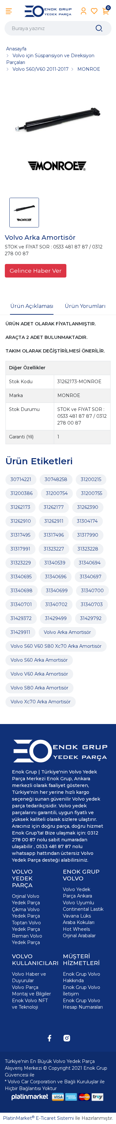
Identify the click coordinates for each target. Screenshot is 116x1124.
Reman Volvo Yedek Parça (27, 939)
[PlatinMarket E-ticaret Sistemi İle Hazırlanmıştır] (30, 1097)
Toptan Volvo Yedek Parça (26, 926)
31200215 (91, 479)
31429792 (91, 618)
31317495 (20, 535)
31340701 (21, 604)
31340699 (57, 591)
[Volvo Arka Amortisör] (58, 137)
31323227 (54, 549)
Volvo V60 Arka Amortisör (39, 674)
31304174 (87, 521)
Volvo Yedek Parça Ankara (77, 893)
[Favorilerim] (94, 11)
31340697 (91, 577)
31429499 (56, 618)
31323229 (21, 563)
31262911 (53, 521)
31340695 (21, 577)
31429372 (21, 618)
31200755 (91, 493)
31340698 (22, 591)
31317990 (87, 535)
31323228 (88, 549)
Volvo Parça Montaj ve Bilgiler (31, 990)
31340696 (55, 577)
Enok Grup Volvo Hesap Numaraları (83, 1004)
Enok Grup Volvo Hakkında (81, 977)
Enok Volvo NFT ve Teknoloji (30, 1004)
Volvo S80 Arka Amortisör (39, 688)
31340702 (56, 604)
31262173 (20, 507)
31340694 (90, 563)
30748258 (56, 479)
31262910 (21, 521)
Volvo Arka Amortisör (67, 632)
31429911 (20, 632)
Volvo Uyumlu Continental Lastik (83, 906)
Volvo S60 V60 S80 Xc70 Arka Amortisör (56, 646)
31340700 (92, 591)
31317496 (54, 535)
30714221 (21, 479)
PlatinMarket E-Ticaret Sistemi (38, 1118)
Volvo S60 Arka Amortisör (39, 660)
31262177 (54, 507)
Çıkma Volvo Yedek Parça (26, 913)
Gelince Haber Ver (36, 270)
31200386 (22, 493)
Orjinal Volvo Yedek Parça (26, 899)
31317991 (20, 549)
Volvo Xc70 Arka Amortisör (41, 702)
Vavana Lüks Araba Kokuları (78, 919)
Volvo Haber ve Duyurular (29, 977)
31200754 (57, 493)
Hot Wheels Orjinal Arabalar (79, 932)
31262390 (87, 507)
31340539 (54, 563)
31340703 (92, 604)
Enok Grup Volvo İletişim (81, 990)
